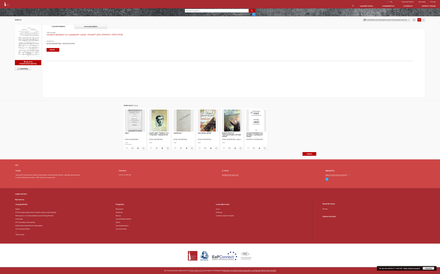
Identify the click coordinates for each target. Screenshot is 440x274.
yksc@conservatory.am (230, 175)
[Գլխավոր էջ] (352, 5)
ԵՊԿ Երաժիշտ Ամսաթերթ (25, 222)
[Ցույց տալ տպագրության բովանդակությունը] (138, 148)
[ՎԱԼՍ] (135, 121)
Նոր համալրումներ (22, 229)
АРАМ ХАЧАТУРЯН (68, 43)
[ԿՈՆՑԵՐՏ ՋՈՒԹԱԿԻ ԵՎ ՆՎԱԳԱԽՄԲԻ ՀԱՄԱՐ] (28, 42)
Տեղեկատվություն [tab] (91, 26)
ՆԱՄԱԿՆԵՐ (177, 133)
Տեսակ (118, 216)
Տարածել (422, 2)
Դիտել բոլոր (20, 234)
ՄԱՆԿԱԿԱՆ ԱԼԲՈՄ (204, 133)
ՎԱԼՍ (127, 133)
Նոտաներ (19, 219)
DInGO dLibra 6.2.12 (196, 270)
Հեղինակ (119, 212)
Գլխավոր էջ (19, 199)
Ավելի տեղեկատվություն (411, 268)
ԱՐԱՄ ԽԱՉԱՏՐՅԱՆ (54, 43)
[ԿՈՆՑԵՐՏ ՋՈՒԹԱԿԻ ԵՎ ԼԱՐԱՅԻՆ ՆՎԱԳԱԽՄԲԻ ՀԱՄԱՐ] (256, 121)
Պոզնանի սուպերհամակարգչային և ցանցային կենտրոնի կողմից (249, 270)
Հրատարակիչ (121, 229)
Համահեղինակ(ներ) (123, 219)
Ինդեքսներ (408, 6)
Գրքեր (17, 209)
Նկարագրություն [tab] (58, 26)
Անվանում (119, 209)
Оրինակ (219, 212)
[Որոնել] (252, 10)
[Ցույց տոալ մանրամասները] (143, 148)
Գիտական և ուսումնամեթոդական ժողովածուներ (34, 216)
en (391, 2)
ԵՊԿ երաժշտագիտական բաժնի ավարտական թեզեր (35, 212)
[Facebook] (326, 179)
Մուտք (432, 2)
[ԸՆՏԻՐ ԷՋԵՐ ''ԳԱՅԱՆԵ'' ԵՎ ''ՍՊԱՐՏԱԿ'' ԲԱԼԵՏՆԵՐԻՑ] (159, 121)
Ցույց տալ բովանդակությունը (28, 62)
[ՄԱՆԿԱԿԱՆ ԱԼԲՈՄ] (208, 121)
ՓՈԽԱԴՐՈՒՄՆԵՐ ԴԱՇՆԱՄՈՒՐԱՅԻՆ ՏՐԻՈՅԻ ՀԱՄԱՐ (231, 134)
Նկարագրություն (122, 226)
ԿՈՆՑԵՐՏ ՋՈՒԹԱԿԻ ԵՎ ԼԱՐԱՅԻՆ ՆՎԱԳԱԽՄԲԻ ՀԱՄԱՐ (254, 134)
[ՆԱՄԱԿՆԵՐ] (184, 121)
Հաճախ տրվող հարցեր (225, 216)
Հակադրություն (408, 2)
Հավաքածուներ (388, 6)
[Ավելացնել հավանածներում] (414, 19)
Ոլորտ (118, 222)
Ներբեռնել (23, 69)
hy (419, 20)
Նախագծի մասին (366, 6)
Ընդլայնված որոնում (241, 14)
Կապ (218, 209)
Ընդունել (428, 268)
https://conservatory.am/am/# (336, 175)
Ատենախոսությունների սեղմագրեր (29, 226)
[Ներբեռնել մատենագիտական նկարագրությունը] (132, 148)
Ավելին (309, 154)
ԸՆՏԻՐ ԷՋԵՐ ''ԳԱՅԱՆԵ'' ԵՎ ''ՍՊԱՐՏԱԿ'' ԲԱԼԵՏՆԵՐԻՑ (159, 134)
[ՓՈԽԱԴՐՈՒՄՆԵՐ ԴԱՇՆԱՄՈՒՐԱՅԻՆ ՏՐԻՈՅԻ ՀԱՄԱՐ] (232, 121)
